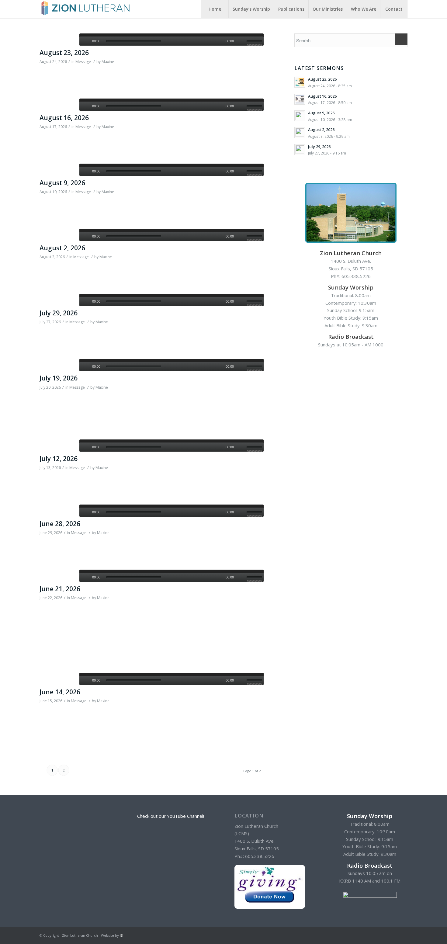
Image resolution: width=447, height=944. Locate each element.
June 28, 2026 (60, 523)
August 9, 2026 (62, 183)
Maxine (108, 61)
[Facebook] (402, 934)
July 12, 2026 (59, 458)
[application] (171, 39)
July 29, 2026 (59, 313)
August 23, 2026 (64, 52)
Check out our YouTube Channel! (170, 816)
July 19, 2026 (59, 378)
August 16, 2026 (64, 117)
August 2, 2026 (62, 248)
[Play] (84, 41)
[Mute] (242, 41)
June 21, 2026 (60, 589)
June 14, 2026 (60, 692)
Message (83, 61)
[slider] (255, 41)
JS (121, 935)
